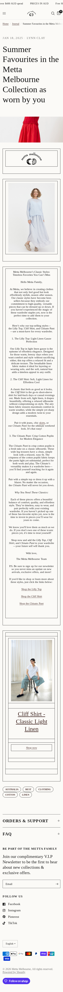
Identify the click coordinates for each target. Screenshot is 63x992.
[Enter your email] (56, 884)
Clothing (44, 789)
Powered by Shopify (14, 972)
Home (6, 23)
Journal (15, 23)
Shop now (31, 747)
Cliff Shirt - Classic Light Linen (31, 721)
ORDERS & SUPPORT (25, 821)
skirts (42, 422)
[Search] (53, 13)
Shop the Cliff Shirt (31, 596)
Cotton (10, 794)
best (28, 789)
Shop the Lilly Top (31, 589)
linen (25, 794)
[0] (58, 13)
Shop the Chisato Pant (31, 603)
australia (11, 789)
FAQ (7, 834)
